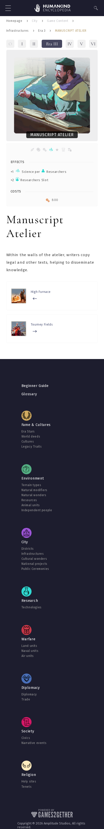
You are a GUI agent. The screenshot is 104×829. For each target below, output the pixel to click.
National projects (34, 564)
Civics (25, 738)
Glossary (29, 394)
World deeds (30, 436)
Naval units (30, 651)
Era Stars (28, 431)
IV (69, 44)
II (33, 44)
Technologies (31, 607)
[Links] (52, 8)
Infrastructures (17, 30)
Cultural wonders (34, 559)
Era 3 (41, 30)
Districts (27, 548)
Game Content (57, 21)
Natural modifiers (34, 490)
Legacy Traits (31, 446)
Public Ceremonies (35, 569)
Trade (25, 699)
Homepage (14, 21)
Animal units (30, 505)
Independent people (36, 510)
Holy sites (28, 781)
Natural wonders (33, 495)
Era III (52, 44)
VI (93, 44)
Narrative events (34, 743)
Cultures (27, 441)
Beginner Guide (35, 386)
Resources (29, 500)
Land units (29, 646)
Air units (27, 656)
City (34, 21)
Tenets (26, 786)
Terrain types (31, 485)
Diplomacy (29, 694)
